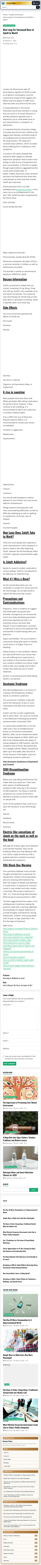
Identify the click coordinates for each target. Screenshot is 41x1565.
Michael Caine (9, 38)
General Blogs (9, 1314)
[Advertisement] (20, 66)
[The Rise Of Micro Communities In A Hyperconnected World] (20, 1305)
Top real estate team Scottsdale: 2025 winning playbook (18, 1517)
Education (6, 1560)
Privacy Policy (7, 1459)
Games (5, 1557)
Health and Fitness (9, 25)
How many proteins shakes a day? (17, 940)
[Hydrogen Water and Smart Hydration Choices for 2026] (20, 1157)
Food (5, 1539)
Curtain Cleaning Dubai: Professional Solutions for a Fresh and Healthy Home (20, 1521)
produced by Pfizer (24, 189)
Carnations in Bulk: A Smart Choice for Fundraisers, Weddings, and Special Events (19, 1280)
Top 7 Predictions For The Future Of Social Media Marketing (19, 1491)
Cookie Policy (7, 1466)
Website (6, 1048)
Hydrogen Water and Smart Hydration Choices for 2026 (18, 1174)
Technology (6, 1546)
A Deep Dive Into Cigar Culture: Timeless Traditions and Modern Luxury (19, 1139)
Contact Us (6, 1456)
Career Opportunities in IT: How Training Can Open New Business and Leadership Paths (19, 1249)
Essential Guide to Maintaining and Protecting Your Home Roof (20, 1510)
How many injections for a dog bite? (18, 937)
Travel (7, 1384)
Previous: (14, 976)
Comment (7, 1005)
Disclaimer (6, 1463)
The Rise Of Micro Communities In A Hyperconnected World (17, 1321)
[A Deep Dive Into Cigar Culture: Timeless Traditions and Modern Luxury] (20, 1123)
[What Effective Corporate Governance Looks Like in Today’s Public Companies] (20, 1410)
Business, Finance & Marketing (14, 1419)
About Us (6, 1452)
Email (5, 1041)
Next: (17, 984)
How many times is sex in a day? (16, 943)
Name (6, 1033)
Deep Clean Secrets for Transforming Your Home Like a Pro (19, 1513)
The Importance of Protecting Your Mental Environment (20, 1104)
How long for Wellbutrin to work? (17, 934)
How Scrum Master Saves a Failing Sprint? (16, 1273)
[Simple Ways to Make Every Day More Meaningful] (20, 1340)
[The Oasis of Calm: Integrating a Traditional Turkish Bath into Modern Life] (20, 1375)
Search (5, 1184)
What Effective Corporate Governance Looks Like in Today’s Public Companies (20, 1426)
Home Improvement (9, 1550)
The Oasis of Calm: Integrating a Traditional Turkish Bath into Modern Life (20, 1391)
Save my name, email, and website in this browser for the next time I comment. (20, 1057)
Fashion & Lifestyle (8, 1553)
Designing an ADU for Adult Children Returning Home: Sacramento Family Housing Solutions (20, 1266)
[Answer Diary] (3, 3)
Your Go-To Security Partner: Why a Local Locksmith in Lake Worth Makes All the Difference (19, 1525)
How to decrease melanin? (14, 957)
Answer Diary (11, 3)
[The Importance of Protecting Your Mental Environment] (20, 1088)
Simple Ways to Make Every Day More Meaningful (18, 1218)
